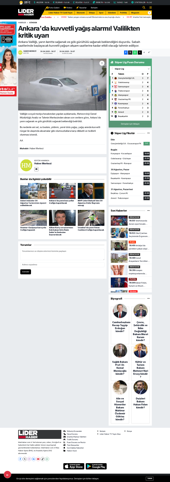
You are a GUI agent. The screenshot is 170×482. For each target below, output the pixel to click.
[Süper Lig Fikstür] (148, 133)
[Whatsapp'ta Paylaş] (135, 52)
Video (69, 8)
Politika (123, 13)
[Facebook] (20, 459)
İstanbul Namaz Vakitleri (76, 437)
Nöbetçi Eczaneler (74, 431)
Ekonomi (81, 13)
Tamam (149, 478)
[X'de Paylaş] (130, 52)
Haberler (22, 23)
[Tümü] (148, 211)
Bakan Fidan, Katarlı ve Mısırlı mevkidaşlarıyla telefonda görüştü (138, 285)
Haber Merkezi (43, 163)
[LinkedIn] (34, 459)
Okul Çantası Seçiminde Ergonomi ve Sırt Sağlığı (138, 235)
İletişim (94, 8)
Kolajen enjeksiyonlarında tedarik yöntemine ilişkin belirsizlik (137, 272)
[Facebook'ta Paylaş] (126, 52)
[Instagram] (29, 459)
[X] (25, 459)
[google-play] (96, 466)
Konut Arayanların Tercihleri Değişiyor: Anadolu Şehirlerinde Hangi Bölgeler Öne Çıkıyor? (139, 260)
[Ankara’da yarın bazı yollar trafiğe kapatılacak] (62, 191)
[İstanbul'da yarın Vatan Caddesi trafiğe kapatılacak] (91, 218)
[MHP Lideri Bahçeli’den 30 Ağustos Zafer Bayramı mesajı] (91, 191)
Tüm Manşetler (73, 445)
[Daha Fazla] (140, 52)
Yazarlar (83, 8)
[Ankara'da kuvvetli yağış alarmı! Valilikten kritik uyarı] (62, 84)
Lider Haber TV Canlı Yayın (60, 13)
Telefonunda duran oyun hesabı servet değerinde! (138, 223)
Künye (129, 431)
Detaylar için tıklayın (130, 124)
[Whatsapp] (47, 459)
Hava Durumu (72, 434)
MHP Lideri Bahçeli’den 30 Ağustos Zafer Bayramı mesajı (90, 203)
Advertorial (134, 217)
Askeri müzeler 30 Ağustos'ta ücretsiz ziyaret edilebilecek (33, 203)
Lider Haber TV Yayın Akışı (110, 434)
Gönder (25, 272)
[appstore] (74, 466)
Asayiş (132, 242)
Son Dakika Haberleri (75, 448)
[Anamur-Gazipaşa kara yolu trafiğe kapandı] (33, 218)
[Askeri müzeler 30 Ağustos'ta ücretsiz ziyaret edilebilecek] (33, 191)
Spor (101, 13)
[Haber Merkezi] (26, 165)
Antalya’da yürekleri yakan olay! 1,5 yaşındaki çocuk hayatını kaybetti (138, 247)
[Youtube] (38, 459)
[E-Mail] (36, 169)
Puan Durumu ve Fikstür (76, 442)
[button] (149, 13)
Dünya (92, 13)
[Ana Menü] (149, 7)
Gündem (112, 13)
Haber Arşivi (72, 451)
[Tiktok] (43, 459)
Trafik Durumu (72, 439)
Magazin (135, 13)
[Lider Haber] (26, 12)
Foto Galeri (54, 8)
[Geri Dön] (7, 474)
